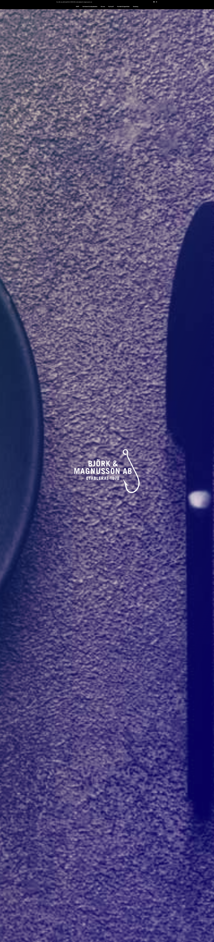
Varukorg (135, 6)
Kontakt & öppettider (123, 6)
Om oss (103, 6)
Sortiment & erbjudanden (90, 6)
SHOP (77, 6)
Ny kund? (111, 6)
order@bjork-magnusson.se (84, 2)
